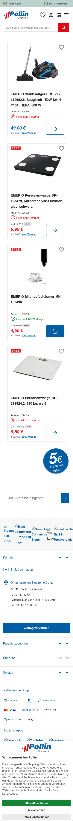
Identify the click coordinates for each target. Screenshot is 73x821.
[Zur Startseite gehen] (16, 14)
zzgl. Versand (29, 133)
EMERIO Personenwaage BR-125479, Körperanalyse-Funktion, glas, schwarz (37, 201)
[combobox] (31, 27)
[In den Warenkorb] (55, 331)
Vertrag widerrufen (36, 628)
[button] (63, 557)
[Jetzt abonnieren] (65, 498)
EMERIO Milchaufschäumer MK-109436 (36, 299)
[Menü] (67, 15)
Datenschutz (28, 506)
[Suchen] (63, 27)
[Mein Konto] (51, 15)
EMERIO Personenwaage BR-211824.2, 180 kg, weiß (34, 400)
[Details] (55, 129)
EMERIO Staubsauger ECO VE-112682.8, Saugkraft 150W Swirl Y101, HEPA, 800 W (36, 100)
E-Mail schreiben (21, 569)
